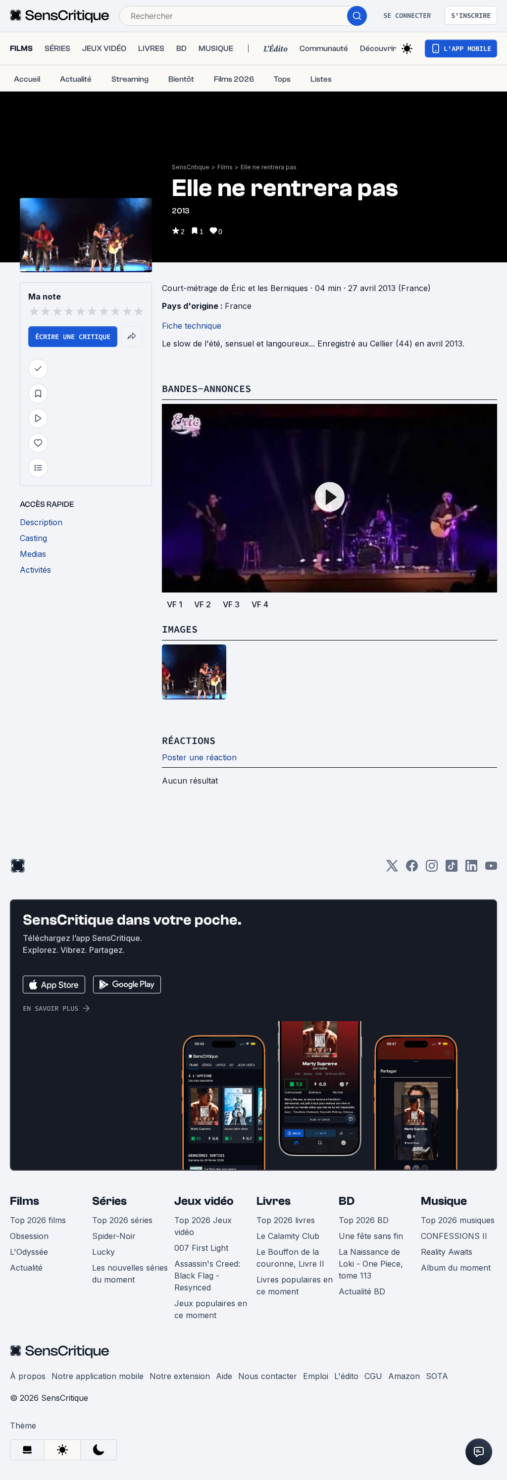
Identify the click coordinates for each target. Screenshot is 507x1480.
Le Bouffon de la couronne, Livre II (290, 1258)
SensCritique (190, 167)
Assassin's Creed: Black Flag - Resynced (207, 1275)
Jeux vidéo (204, 1201)
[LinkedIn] (471, 869)
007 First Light (201, 1248)
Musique (444, 1201)
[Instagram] (432, 869)
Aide (224, 1376)
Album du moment (456, 1268)
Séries (109, 1201)
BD (347, 1201)
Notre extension (180, 1376)
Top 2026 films (38, 1220)
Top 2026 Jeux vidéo (203, 1226)
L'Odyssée (29, 1252)
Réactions (188, 740)
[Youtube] (491, 869)
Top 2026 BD (364, 1220)
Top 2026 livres (285, 1220)
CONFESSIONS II (454, 1236)
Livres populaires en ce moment (294, 1285)
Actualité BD (362, 1291)
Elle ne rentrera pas (269, 167)
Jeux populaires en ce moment (210, 1309)
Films (225, 167)
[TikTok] (451, 869)
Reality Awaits (446, 1252)
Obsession (29, 1236)
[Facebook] (412, 869)
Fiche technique (191, 326)
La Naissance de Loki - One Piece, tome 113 (371, 1264)
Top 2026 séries (122, 1220)
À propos (28, 1376)
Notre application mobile (97, 1376)
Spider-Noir (114, 1236)
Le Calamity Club (287, 1236)
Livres (273, 1201)
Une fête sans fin (371, 1236)
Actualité (26, 1268)
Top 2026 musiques (458, 1220)
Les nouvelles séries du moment (130, 1273)
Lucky (103, 1252)
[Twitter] (392, 869)
